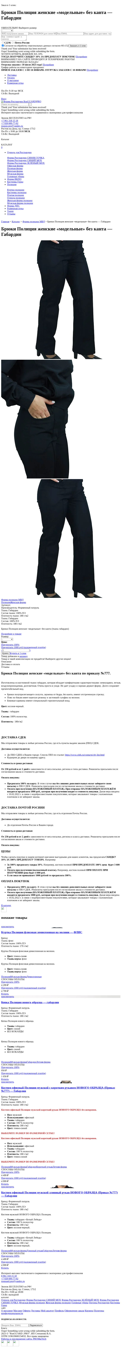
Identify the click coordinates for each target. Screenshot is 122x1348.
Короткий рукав (44, 1167)
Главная (5, 221)
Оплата (11, 77)
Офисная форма (15, 165)
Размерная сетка (15, 83)
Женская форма (15, 171)
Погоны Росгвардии (99, 1302)
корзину (23, 656)
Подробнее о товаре (11, 634)
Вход (3, 99)
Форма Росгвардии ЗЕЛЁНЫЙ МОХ (26, 163)
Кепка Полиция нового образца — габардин (30, 1002)
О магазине (13, 80)
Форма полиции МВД (33, 221)
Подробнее (81, 56)
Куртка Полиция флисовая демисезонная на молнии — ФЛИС (41, 932)
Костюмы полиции (16, 192)
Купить (5, 994)
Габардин (31, 1062)
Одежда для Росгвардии (13, 1300)
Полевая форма (15, 168)
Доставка (12, 75)
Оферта (26, 1310)
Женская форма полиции (19, 200)
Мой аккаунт (47, 1310)
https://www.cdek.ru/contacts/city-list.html (84, 755)
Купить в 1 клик (18, 653)
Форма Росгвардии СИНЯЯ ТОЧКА (25, 157)
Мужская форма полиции (20, 203)
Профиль (59, 1310)
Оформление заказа (74, 1310)
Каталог (16, 221)
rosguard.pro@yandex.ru (13, 1281)
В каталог (6, 905)
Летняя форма (43, 1062)
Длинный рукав (35, 1250)
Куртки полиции (15, 190)
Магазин (17, 1310)
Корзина (89, 1310)
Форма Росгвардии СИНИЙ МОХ (24, 160)
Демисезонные (34, 976)
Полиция (5, 602)
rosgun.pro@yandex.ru (12, 126)
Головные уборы (15, 176)
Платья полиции (15, 195)
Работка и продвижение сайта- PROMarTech (23, 1339)
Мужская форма (15, 174)
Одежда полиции (16, 198)
